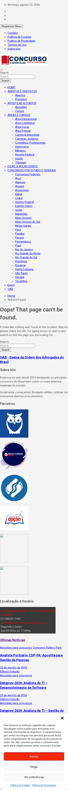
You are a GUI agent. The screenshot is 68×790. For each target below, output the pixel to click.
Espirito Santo (23, 206)
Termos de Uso (17, 45)
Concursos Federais (27, 174)
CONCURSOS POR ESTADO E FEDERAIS (32, 170)
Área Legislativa (25, 123)
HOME (11, 87)
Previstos (21, 99)
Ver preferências (34, 777)
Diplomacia (22, 146)
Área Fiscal (22, 127)
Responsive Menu (11, 26)
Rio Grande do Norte (27, 253)
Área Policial (22, 131)
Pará (18, 229)
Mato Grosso (23, 218)
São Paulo (21, 273)
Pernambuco (23, 241)
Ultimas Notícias (12, 640)
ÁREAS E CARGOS (19, 115)
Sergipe (19, 277)
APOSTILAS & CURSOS (22, 103)
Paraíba (19, 233)
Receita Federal (24, 154)
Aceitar (34, 756)
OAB (10, 289)
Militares (20, 150)
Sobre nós (14, 48)
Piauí (18, 245)
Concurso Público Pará (47, 647)
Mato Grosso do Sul (27, 222)
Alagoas (20, 182)
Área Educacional (26, 119)
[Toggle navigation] (1, 69)
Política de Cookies (20, 785)
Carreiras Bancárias (27, 135)
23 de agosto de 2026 (13, 667)
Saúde (19, 158)
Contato (13, 33)
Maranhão (21, 214)
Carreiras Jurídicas (26, 138)
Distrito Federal (24, 202)
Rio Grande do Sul (26, 257)
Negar (34, 766)
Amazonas (22, 190)
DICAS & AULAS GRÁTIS (23, 166)
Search (4, 72)
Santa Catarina (24, 269)
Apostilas (21, 107)
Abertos (20, 95)
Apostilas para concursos (16, 647)
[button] (62, 718)
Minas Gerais (23, 225)
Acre (18, 178)
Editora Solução (10, 671)
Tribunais (20, 162)
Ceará (18, 198)
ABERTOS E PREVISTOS (22, 91)
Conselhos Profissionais (30, 142)
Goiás (18, 210)
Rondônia (21, 261)
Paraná (19, 237)
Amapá (19, 186)
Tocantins (21, 281)
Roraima (20, 265)
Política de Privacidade (44, 785)
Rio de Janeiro (24, 249)
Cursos (19, 111)
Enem (11, 285)
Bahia (18, 194)
